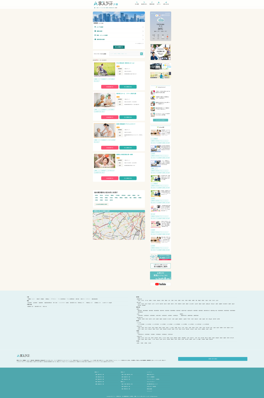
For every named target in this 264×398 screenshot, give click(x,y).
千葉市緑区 (153, 334)
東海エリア (123, 372)
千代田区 (118, 195)
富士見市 (207, 327)
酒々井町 (186, 339)
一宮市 (196, 337)
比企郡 (207, 329)
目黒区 (106, 197)
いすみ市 (153, 339)
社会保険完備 (96, 111)
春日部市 (165, 329)
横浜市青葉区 (145, 310)
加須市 (163, 327)
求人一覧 (103, 7)
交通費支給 (153, 140)
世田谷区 (123, 195)
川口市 (183, 327)
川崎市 (138, 314)
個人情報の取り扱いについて (152, 384)
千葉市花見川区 (141, 334)
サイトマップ (149, 391)
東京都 (107, 7)
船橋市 (139, 337)
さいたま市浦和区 (177, 324)
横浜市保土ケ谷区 (214, 310)
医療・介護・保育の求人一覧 (127, 374)
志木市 (176, 329)
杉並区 (101, 200)
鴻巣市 (154, 329)
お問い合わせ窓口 (212, 358)
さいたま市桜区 (191, 324)
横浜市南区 (151, 310)
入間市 (161, 329)
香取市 (179, 337)
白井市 (176, 339)
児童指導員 (41, 302)
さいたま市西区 (184, 324)
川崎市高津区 (164, 315)
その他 (137, 341)
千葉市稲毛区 (164, 334)
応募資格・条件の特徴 (165, 157)
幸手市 (139, 329)
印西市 (168, 337)
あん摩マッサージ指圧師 (107, 302)
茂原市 (179, 339)
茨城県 (142, 343)
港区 (131, 197)
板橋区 (126, 197)
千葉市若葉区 (147, 334)
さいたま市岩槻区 (141, 324)
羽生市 (153, 327)
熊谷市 (157, 329)
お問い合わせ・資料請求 (151, 386)
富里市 (224, 337)
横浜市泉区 (167, 310)
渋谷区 (111, 197)
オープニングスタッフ (164, 140)
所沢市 (197, 327)
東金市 (146, 339)
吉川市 (146, 329)
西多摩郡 (143, 305)
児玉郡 (196, 329)
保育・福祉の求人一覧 (99, 379)
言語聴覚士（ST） (97, 302)
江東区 (96, 197)
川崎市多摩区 (152, 315)
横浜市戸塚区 (184, 310)
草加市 (193, 327)
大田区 (96, 200)
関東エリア (97, 372)
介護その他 (29, 304)
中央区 (101, 197)
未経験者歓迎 (104, 109)
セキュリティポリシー (151, 381)
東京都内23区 (111, 7)
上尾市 (186, 327)
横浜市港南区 (232, 310)
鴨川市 (206, 337)
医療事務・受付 (30, 306)
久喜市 (139, 327)
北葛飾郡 (203, 329)
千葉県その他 (139, 336)
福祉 (28, 300)
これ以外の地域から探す (101, 204)
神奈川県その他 (140, 317)
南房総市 (175, 337)
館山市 (157, 339)
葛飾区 (112, 195)
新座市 (160, 327)
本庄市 (225, 327)
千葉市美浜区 (158, 334)
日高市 (167, 327)
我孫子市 (192, 337)
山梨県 (138, 343)
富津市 (139, 339)
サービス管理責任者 (154, 138)
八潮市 (190, 327)
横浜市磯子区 (220, 310)
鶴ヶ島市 (169, 329)
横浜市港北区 (226, 310)
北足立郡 (192, 329)
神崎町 (190, 339)
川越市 (214, 327)
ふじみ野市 (171, 327)
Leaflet (143, 239)
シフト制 (108, 109)
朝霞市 (221, 327)
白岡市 (173, 329)
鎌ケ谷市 (232, 337)
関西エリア (123, 381)
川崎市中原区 (140, 315)
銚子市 (164, 339)
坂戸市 (146, 327)
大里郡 (176, 327)
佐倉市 (213, 337)
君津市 (228, 337)
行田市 (142, 329)
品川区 (111, 200)
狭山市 (179, 327)
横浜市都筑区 (156, 310)
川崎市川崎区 (158, 315)
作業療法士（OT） (89, 302)
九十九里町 (198, 339)
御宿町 (207, 339)
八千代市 (164, 337)
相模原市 (181, 314)
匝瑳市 (149, 339)
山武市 (161, 339)
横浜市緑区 (201, 310)
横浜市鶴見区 (172, 310)
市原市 (152, 337)
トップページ (149, 372)
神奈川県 (138, 307)
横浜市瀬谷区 (140, 312)
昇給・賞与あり (96, 81)
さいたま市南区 (163, 324)
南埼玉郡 (187, 329)
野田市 (221, 337)
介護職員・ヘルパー (97, 109)
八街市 (188, 337)
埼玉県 (137, 320)
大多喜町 (203, 339)
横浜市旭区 (178, 310)
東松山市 (150, 329)
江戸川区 (107, 195)
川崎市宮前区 (146, 315)
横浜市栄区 (140, 310)
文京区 (96, 195)
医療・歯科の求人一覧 (99, 374)
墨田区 (135, 197)
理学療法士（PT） (81, 302)
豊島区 (133, 195)
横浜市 (138, 309)
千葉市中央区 (170, 334)
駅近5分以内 (112, 170)
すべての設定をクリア (139, 43)
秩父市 (232, 327)
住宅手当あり (158, 140)
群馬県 (146, 343)
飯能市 (228, 327)
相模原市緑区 (196, 315)
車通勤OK (112, 109)
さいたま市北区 (148, 324)
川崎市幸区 (170, 315)
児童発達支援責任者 (48, 302)
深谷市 (149, 327)
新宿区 (140, 197)
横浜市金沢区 (190, 310)
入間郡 (210, 329)
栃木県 (149, 343)
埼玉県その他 (139, 326)
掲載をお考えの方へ (150, 374)
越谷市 (218, 327)
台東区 (129, 195)
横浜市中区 (162, 310)
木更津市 (168, 339)
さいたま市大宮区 (155, 324)
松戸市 (142, 337)
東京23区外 (139, 302)
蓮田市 (156, 327)
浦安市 (160, 337)
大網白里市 (184, 337)
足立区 (106, 200)
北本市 (204, 327)
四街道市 (217, 337)
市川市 (146, 337)
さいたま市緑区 (169, 324)
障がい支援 (153, 214)
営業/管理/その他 (73, 302)
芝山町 (183, 339)
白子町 (194, 339)
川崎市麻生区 (175, 315)
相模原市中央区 (184, 315)
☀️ (156, 15)
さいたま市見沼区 (205, 324)
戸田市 (142, 327)
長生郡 (142, 339)
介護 (28, 297)
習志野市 (156, 337)
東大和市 (139, 305)
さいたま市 (139, 322)
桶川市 (183, 329)
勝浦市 (172, 339)
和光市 (180, 329)
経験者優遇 (103, 170)
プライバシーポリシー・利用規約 (153, 379)
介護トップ (98, 7)
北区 (138, 195)
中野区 (116, 197)
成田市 (210, 337)
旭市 (199, 337)
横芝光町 (211, 339)
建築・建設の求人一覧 (99, 384)
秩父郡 (199, 329)
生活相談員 (35, 302)
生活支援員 (153, 153)
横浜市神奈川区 (207, 310)
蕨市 (211, 327)
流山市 (171, 337)
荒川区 (101, 195)
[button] (129, 218)
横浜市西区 (196, 310)
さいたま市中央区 (198, 324)
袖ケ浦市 (202, 337)
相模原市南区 (190, 315)
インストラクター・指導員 (64, 302)
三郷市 (200, 327)
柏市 (149, 337)
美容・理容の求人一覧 (99, 381)
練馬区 (121, 197)
